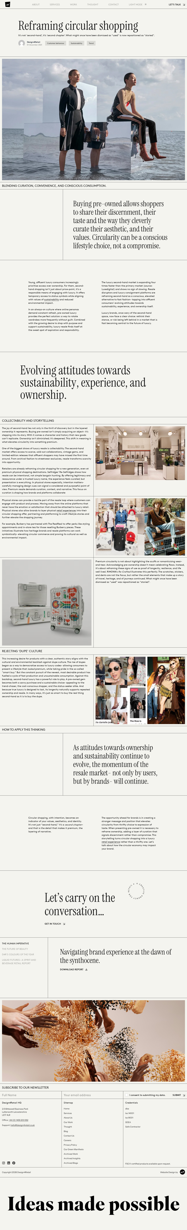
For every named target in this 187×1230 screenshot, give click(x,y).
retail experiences (66, 510)
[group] (117, 959)
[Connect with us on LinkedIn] (8, 1163)
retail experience (111, 841)
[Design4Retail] (7, 4)
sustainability (51, 299)
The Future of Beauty (15, 948)
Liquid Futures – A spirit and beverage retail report (19, 961)
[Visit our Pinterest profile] (13, 1163)
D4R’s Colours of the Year (18, 954)
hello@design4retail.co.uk (23, 1125)
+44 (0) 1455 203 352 (18, 1120)
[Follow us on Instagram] (3, 1163)
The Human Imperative (15, 943)
